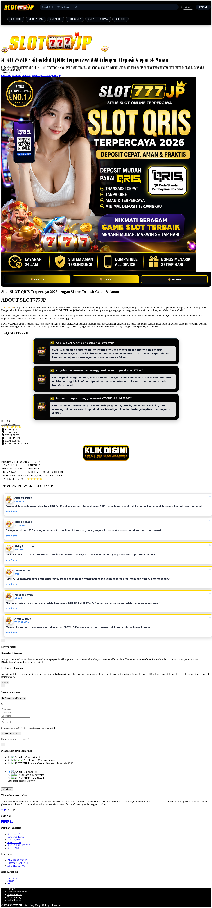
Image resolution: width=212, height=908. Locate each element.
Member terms (14, 894)
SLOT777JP (16, 19)
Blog (9, 883)
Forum (10, 880)
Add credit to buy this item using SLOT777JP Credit (33, 766)
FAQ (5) (56, 75)
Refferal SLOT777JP (17, 863)
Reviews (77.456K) (21, 75)
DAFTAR (203, 7)
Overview (6, 75)
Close (5, 682)
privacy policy (160, 801)
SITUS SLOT (75, 19)
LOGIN (188, 7)
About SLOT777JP (17, 860)
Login (32, 739)
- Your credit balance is (40, 764)
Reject (4, 809)
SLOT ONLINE (36, 19)
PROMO (176, 279)
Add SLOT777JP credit (19, 783)
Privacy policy (14, 897)
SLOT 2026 (120, 19)
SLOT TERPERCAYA (98, 19)
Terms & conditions (17, 891)
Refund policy (14, 900)
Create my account (11, 733)
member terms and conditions (69, 728)
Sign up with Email (13, 703)
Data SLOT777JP (16, 865)
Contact (11, 889)
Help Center (13, 878)
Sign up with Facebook (14, 698)
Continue (8, 789)
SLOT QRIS (55, 19)
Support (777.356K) (42, 75)
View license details (11, 427)
